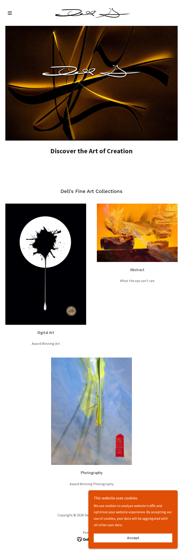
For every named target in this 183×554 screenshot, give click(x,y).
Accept (133, 538)
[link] (91, 12)
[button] (18, 12)
